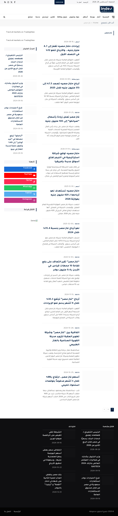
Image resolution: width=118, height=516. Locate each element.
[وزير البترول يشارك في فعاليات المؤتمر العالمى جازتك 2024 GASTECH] (31, 86)
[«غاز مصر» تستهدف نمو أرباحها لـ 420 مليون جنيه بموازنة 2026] (98, 195)
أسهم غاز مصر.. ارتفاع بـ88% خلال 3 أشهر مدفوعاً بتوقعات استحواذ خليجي (62, 381)
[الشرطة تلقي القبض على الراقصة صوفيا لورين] (69, 434)
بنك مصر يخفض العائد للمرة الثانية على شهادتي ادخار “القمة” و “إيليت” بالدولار (53, 481)
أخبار (98, 16)
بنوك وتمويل (74, 16)
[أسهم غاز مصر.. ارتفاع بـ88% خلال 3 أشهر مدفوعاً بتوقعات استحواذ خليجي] (98, 381)
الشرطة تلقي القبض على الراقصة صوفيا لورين (52, 435)
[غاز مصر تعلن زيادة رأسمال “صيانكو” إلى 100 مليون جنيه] (98, 121)
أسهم (85, 16)
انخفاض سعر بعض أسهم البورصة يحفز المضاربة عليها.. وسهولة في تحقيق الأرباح (52, 456)
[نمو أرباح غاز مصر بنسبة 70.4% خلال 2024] (98, 232)
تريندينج (45, 16)
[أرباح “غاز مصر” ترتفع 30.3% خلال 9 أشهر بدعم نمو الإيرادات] (98, 303)
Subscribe (59, 2)
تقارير (52, 16)
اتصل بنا (79, 2)
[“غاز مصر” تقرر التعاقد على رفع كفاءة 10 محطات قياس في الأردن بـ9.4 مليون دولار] (98, 265)
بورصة (92, 16)
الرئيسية (85, 2)
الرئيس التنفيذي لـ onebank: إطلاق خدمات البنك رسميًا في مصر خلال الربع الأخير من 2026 (13, 63)
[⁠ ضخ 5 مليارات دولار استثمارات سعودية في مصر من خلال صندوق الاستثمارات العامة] (31, 110)
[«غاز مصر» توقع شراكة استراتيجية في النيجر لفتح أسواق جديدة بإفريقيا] (98, 157)
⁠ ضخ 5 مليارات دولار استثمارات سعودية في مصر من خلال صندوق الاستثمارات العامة (13, 116)
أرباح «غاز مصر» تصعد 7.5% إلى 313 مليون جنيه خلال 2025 (61, 86)
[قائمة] (113, 17)
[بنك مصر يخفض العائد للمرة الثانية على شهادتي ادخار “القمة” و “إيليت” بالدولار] (69, 477)
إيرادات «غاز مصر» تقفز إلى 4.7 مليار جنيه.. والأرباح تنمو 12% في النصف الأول (61, 50)
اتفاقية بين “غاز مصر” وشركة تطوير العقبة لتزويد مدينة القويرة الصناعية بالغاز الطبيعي (62, 338)
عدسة (37, 16)
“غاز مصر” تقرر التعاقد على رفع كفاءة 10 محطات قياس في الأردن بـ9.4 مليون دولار (60, 266)
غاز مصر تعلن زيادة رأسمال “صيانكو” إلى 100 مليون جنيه (62, 119)
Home (95, 23)
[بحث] (4, 17)
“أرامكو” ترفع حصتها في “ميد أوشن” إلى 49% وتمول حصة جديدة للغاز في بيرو (14, 142)
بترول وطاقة (62, 16)
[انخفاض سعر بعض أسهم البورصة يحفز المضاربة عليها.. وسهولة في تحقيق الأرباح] (69, 452)
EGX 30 (77, 112)
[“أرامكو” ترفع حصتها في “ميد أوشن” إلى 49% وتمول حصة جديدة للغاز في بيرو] (31, 138)
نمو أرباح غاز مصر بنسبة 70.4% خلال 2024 (61, 230)
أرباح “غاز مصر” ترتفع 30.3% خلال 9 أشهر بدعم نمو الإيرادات (61, 301)
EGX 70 (77, 294)
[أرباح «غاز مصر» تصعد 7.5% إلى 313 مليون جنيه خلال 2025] (98, 87)
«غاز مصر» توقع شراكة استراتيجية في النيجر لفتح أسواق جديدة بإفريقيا (63, 157)
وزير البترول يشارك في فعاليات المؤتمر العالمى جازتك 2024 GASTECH (13, 90)
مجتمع (30, 16)
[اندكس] (107, 9)
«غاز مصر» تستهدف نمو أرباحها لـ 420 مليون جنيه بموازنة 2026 (64, 195)
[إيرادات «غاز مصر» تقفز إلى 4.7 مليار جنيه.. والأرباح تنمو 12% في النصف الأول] (98, 50)
